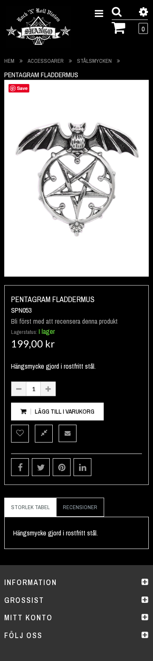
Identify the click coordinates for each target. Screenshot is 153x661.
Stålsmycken (94, 60)
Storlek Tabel (30, 507)
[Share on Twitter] (41, 467)
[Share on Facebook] (20, 467)
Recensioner (80, 507)
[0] (119, 26)
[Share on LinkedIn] (82, 467)
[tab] (30, 507)
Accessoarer (46, 60)
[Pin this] (62, 467)
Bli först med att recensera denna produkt (64, 321)
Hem (9, 60)
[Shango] (38, 27)
